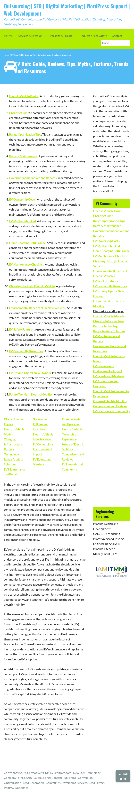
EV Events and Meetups (108, 376)
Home (6, 55)
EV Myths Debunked (22, 221)
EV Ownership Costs (22, 199)
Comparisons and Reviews (110, 406)
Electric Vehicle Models (108, 316)
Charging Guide (19, 113)
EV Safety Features (21, 329)
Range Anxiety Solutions (109, 331)
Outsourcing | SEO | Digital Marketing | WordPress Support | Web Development (67, 9)
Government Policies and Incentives (41, 424)
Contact (117, 35)
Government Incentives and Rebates (33, 178)
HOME (8, 35)
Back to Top (124, 776)
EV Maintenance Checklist (26, 264)
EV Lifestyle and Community (111, 411)
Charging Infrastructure (108, 321)
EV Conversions (43, 444)
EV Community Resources (26, 351)
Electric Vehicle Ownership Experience (72, 434)
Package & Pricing (61, 35)
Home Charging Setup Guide (27, 243)
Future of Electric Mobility (110, 401)
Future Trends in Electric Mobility (31, 394)
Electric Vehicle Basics (24, 96)
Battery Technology (106, 326)
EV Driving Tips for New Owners (30, 373)
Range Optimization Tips (25, 134)
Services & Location (30, 35)
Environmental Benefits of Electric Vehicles (37, 308)
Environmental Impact (107, 371)
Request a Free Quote (93, 35)
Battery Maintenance (23, 156)
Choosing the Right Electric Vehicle (32, 286)
